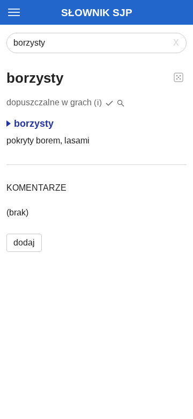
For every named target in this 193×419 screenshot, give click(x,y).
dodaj (24, 242)
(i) (98, 102)
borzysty (34, 123)
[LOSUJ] (178, 76)
